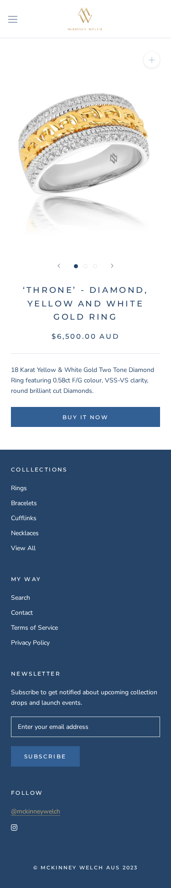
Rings (19, 488)
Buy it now (85, 417)
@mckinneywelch (35, 811)
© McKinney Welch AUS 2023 (85, 867)
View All (23, 548)
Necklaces (25, 533)
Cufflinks (23, 518)
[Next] (112, 266)
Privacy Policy (30, 642)
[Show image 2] (85, 266)
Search (20, 597)
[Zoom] (152, 60)
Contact (22, 612)
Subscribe (45, 756)
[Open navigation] (12, 18)
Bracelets (24, 503)
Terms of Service (34, 627)
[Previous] (58, 266)
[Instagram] (14, 827)
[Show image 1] (76, 266)
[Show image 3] (95, 266)
